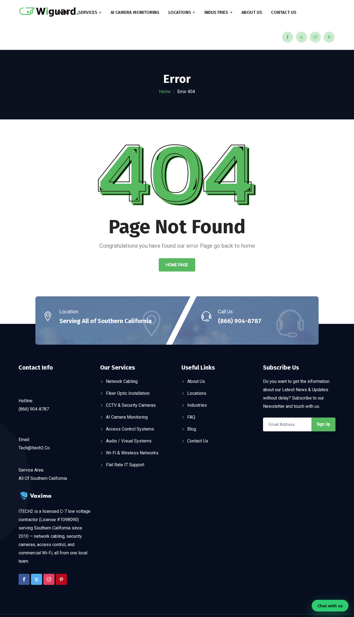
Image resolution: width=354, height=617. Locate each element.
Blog (191, 429)
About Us (251, 12)
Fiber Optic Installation (128, 393)
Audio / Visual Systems (129, 441)
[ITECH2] (49, 12)
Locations (179, 12)
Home (63, 12)
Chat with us (330, 605)
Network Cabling (122, 381)
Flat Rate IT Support (125, 464)
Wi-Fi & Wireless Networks (132, 452)
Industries (216, 12)
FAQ (191, 417)
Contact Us (283, 12)
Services (88, 12)
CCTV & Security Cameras (131, 405)
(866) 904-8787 (239, 321)
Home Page (177, 264)
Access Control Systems (130, 429)
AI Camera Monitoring (135, 12)
